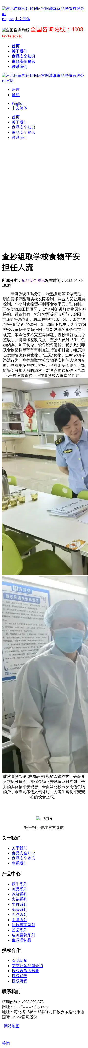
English (17, 103)
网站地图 (12, 1026)
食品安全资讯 (33, 280)
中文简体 (19, 108)
